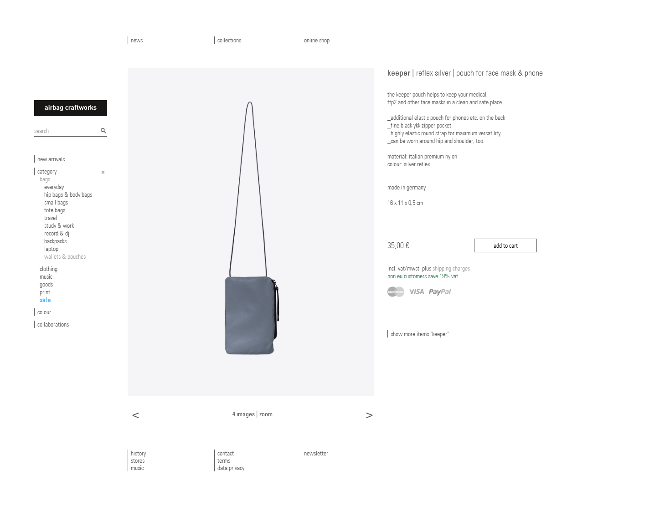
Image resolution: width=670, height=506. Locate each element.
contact (225, 453)
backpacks (55, 241)
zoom (266, 414)
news (137, 40)
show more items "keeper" (420, 333)
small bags (56, 202)
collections (229, 40)
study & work (59, 225)
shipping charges (428, 272)
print (45, 292)
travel (50, 217)
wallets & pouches (65, 256)
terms (223, 460)
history (138, 453)
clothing (48, 268)
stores (137, 460)
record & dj (56, 233)
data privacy (230, 467)
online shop (317, 40)
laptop (51, 248)
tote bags (54, 210)
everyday (54, 186)
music (46, 276)
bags (45, 179)
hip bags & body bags (68, 194)
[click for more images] (251, 231)
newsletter (316, 453)
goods (46, 284)
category (47, 171)
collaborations (53, 324)
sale (46, 299)
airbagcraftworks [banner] (70, 108)
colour (44, 312)
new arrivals (51, 159)
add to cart (506, 245)
